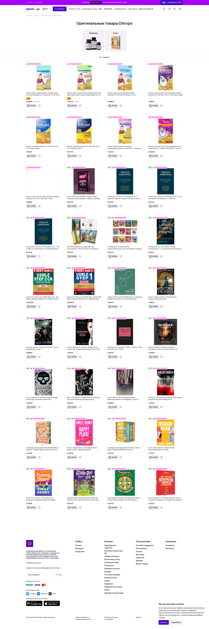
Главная (29, 15)
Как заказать (141, 548)
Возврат (139, 560)
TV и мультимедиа (112, 574)
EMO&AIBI (108, 9)
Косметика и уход (89, 9)
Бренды (36, 15)
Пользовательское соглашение (110, 618)
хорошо (163, 622)
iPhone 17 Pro (74, 9)
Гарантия (140, 557)
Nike (100, 9)
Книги (107, 590)
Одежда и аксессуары (114, 593)
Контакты (170, 548)
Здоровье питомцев (113, 587)
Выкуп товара (142, 564)
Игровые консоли (112, 568)
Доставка (38, 2)
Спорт (107, 581)
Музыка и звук (110, 577)
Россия (78, 545)
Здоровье (108, 584)
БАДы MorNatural (146, 9)
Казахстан (79, 551)
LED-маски (132, 9)
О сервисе (29, 2)
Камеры (107, 571)
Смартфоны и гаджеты (110, 546)
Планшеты (109, 565)
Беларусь (79, 548)
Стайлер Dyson (120, 9)
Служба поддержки (144, 545)
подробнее (176, 622)
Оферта (138, 617)
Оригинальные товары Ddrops (51, 15)
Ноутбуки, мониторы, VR (113, 552)
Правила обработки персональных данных (83, 618)
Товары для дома (111, 556)
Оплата (139, 551)
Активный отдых (111, 562)
